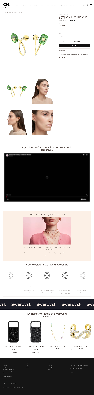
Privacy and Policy (7, 371)
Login (4, 374)
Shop (17, 5)
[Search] (87, 5)
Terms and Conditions (8, 369)
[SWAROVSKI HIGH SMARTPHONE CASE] (13, 332)
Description (62, 50)
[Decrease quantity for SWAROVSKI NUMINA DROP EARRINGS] (60, 41)
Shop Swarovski (47, 316)
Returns (27, 367)
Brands (72, 5)
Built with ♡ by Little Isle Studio (10, 390)
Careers (5, 367)
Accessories (63, 5)
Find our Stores (6, 373)
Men (30, 5)
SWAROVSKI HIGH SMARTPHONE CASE (13, 347)
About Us (5, 365)
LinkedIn (50, 369)
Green (61, 29)
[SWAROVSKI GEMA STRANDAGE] (58, 332)
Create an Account (7, 376)
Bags (47, 5)
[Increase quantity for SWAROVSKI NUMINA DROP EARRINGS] (64, 41)
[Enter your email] (89, 372)
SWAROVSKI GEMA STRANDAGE (58, 346)
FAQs (27, 365)
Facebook (50, 367)
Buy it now (75, 45)
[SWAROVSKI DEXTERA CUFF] (80, 332)
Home (4, 12)
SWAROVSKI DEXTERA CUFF (81, 346)
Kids (35, 5)
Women (24, 5)
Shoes (41, 5)
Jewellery (54, 5)
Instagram (50, 365)
